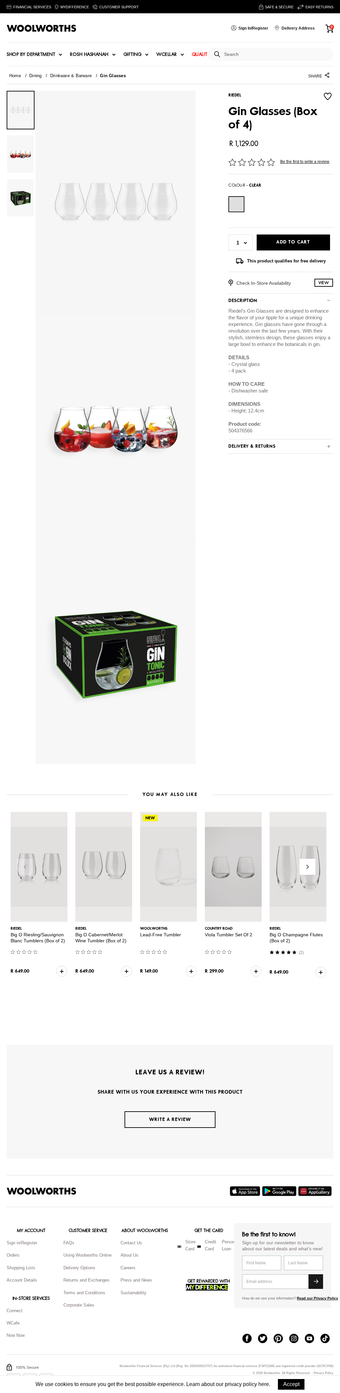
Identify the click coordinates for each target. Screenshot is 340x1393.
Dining (35, 75)
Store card (190, 1245)
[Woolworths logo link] (41, 28)
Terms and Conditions (84, 1292)
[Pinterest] (281, 1339)
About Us (129, 1255)
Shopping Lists (21, 1267)
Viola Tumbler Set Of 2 (228, 934)
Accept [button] (291, 1384)
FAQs (68, 1242)
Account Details (22, 1280)
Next (307, 867)
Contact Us (131, 1242)
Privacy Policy (323, 1373)
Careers (128, 1267)
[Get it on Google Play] (280, 1191)
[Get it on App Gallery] (315, 1191)
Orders (13, 1255)
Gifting (133, 54)
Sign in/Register (22, 1242)
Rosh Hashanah (89, 54)
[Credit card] (199, 1247)
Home (15, 75)
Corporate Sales (78, 1305)
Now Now (16, 1335)
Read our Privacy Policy (317, 1298)
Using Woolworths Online (87, 1255)
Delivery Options (79, 1267)
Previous (25, 867)
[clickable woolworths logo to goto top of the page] (41, 1191)
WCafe (13, 1322)
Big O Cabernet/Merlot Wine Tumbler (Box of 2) (101, 937)
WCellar (166, 54)
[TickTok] (328, 1339)
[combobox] (276, 54)
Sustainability (133, 1292)
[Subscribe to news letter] (315, 1281)
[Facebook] (250, 1339)
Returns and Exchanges (86, 1280)
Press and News (136, 1280)
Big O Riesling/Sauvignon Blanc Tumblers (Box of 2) (38, 937)
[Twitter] (266, 1339)
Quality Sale (207, 54)
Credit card (210, 1245)
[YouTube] (312, 1339)
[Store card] (179, 1247)
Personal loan (230, 1245)
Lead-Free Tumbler (160, 934)
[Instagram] (297, 1339)
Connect (15, 1310)
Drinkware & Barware (71, 75)
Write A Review (170, 1119)
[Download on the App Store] (246, 1191)
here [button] (263, 1384)
